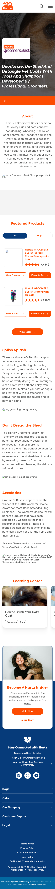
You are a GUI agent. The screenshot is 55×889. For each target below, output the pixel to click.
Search (42, 6)
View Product (13, 275)
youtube (36, 775)
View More (25, 332)
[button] (40, 275)
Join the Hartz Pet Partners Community (27, 763)
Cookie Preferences (27, 852)
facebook (19, 775)
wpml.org (25, 882)
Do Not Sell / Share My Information (27, 861)
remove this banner (38, 884)
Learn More (27, 720)
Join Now (27, 711)
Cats (15, 235)
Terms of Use (27, 843)
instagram (27, 775)
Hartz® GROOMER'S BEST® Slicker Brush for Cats (37, 291)
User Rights (27, 857)
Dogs (40, 235)
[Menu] (50, 6)
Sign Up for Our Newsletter (27, 758)
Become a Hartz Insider (27, 753)
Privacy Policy (27, 848)
